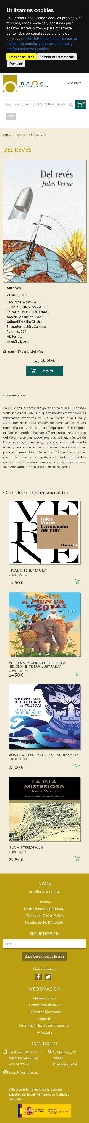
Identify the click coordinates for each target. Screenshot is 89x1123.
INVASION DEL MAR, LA (27, 570)
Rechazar (16, 63)
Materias (44, 1018)
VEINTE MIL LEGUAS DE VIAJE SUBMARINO (43, 755)
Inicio (7, 135)
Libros (20, 135)
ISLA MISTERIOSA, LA (26, 847)
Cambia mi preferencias (57, 57)
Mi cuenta (44, 1032)
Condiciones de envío (44, 1005)
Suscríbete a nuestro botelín (44, 956)
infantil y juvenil (17, 341)
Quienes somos (44, 998)
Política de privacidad (45, 1012)
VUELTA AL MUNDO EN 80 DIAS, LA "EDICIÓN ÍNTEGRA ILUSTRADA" (37, 665)
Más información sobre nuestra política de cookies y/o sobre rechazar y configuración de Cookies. (41, 43)
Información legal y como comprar (44, 1025)
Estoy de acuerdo (21, 57)
